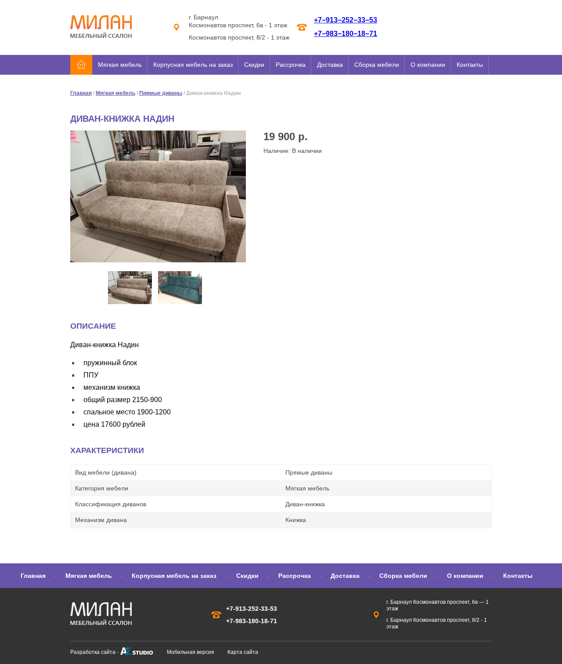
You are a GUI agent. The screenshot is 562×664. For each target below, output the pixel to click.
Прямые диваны (160, 93)
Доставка (330, 64)
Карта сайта (242, 652)
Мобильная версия (190, 652)
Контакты (470, 64)
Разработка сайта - (94, 652)
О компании (428, 64)
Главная (81, 93)
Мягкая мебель (120, 64)
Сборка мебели (376, 64)
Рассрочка (291, 64)
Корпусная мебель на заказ (193, 64)
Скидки (254, 64)
